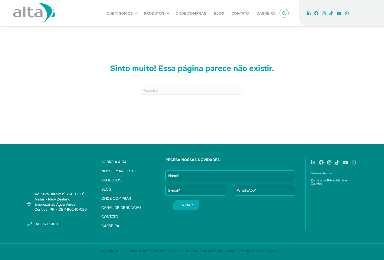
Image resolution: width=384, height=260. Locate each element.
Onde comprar (191, 13)
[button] (136, 13)
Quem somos (120, 13)
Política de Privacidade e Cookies (329, 182)
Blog (219, 13)
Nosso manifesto (118, 171)
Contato (240, 13)
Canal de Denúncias (121, 207)
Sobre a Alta (113, 161)
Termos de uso (321, 173)
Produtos (154, 13)
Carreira (266, 13)
